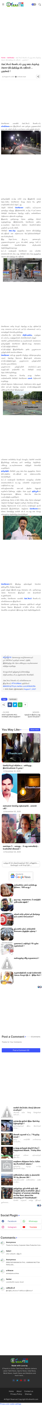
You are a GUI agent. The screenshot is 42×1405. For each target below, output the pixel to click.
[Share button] (25, 704)
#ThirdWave (16, 683)
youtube (33, 1227)
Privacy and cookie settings (10, 1404)
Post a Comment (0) (21, 1050)
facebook (12, 1221)
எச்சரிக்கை (5, 126)
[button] (34, 4)
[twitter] (17, 1380)
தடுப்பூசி (35, 491)
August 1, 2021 (30, 689)
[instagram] (24, 1380)
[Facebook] (10, 704)
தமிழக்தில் (5, 471)
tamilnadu (10, 58)
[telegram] (28, 1380)
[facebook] (13, 1380)
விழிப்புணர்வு (27, 335)
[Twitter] (15, 704)
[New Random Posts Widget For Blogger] (39, 987)
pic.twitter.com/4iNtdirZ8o (25, 686)
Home (3, 58)
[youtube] (21, 1380)
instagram (12, 1227)
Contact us (28, 1391)
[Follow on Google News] (21, 879)
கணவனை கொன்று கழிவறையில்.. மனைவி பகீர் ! (20, 807)
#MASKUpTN (8, 686)
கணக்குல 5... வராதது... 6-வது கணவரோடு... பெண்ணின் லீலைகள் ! (21, 847)
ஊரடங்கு (12, 231)
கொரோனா (19, 208)
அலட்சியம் (28, 598)
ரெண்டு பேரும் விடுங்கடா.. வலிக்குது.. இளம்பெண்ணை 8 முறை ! (18, 766)
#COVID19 (7, 657)
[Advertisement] (21, 30)
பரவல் (30, 378)
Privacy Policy (16, 1394)
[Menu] (3, 4)
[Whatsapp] (20, 704)
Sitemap (28, 1394)
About (19, 1391)
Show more (35, 729)
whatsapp (33, 1221)
